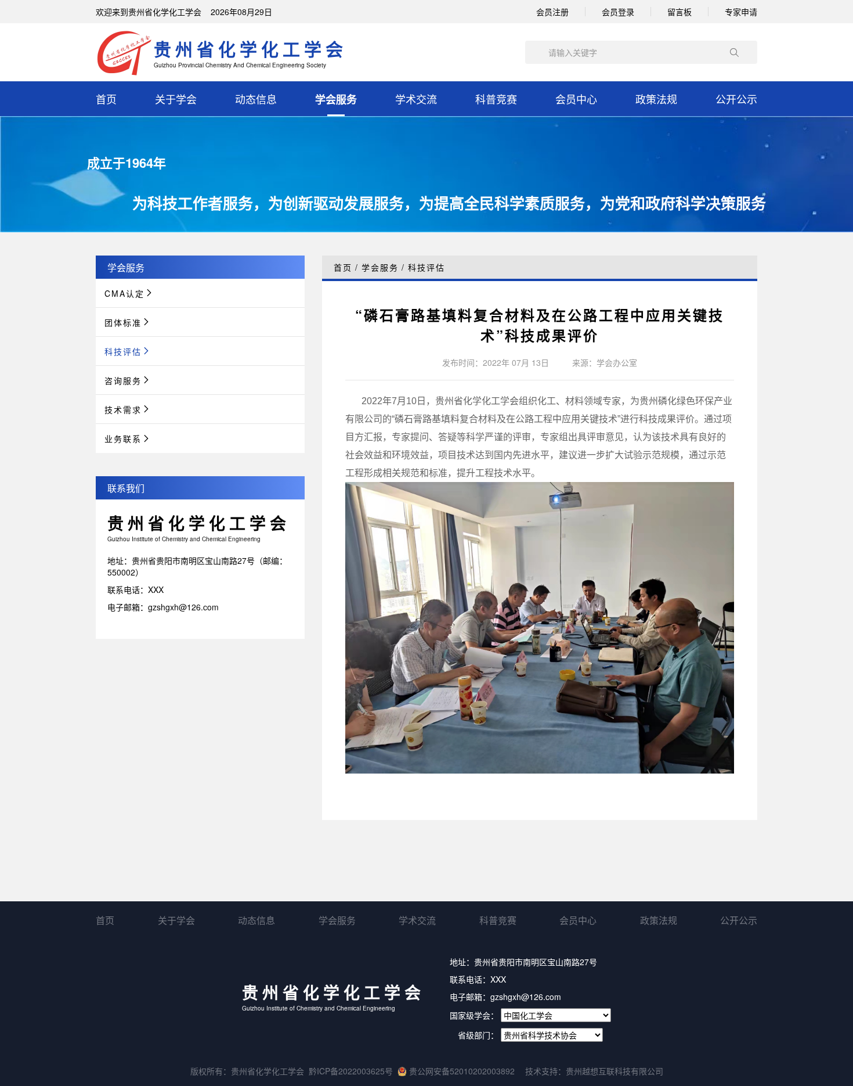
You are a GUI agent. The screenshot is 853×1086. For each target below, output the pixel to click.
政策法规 (656, 98)
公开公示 (736, 98)
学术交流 (416, 98)
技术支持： (545, 1071)
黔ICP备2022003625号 (351, 1071)
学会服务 (336, 99)
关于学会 (176, 98)
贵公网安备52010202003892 (461, 1071)
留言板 (679, 11)
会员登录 (618, 11)
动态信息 (256, 98)
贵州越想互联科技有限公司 (614, 1071)
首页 (106, 98)
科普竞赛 (496, 98)
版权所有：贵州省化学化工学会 (247, 1071)
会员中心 (576, 98)
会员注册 (552, 11)
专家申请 (741, 11)
